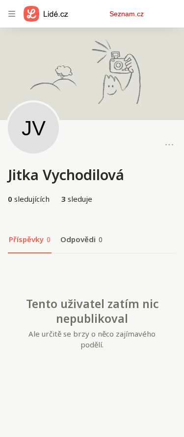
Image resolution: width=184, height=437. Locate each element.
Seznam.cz (126, 14)
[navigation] (12, 14)
